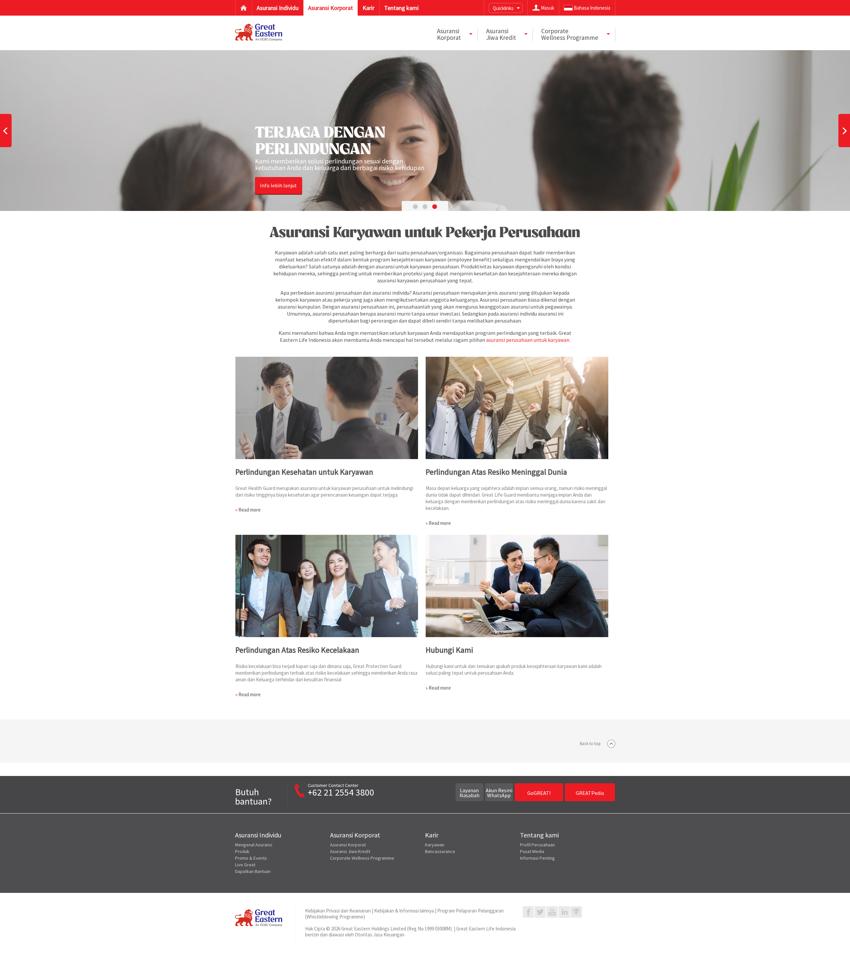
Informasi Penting (537, 858)
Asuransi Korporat (348, 845)
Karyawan (434, 845)
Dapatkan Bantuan (253, 871)
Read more (249, 510)
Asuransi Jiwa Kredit (350, 851)
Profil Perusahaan (537, 845)
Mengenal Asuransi (253, 845)
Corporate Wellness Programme (362, 858)
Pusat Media (532, 851)
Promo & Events (251, 858)
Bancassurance (440, 851)
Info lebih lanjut (278, 185)
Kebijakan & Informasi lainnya (404, 911)
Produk (242, 851)
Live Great (245, 865)
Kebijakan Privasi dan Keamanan (338, 911)
